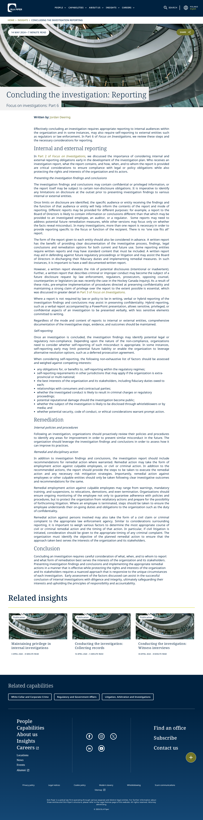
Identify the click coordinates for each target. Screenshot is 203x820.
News (20, 760)
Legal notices (54, 785)
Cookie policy (80, 785)
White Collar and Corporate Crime (30, 696)
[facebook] (89, 736)
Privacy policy (28, 785)
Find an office (170, 728)
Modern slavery (106, 785)
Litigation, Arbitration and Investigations (128, 696)
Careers (126, 7)
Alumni (21, 770)
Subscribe (165, 737)
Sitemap (98, 790)
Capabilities (76, 7)
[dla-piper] (16, 7)
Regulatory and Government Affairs (76, 696)
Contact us (166, 747)
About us (94, 7)
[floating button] (191, 757)
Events (21, 765)
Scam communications (165, 785)
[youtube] (101, 748)
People (59, 7)
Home (11, 20)
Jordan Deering (60, 117)
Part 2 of (61, 156)
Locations (22, 755)
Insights (111, 7)
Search (173, 7)
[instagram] (101, 736)
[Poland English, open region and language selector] (185, 7)
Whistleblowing (134, 785)
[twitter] (113, 736)
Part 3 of (102, 292)
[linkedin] (89, 748)
